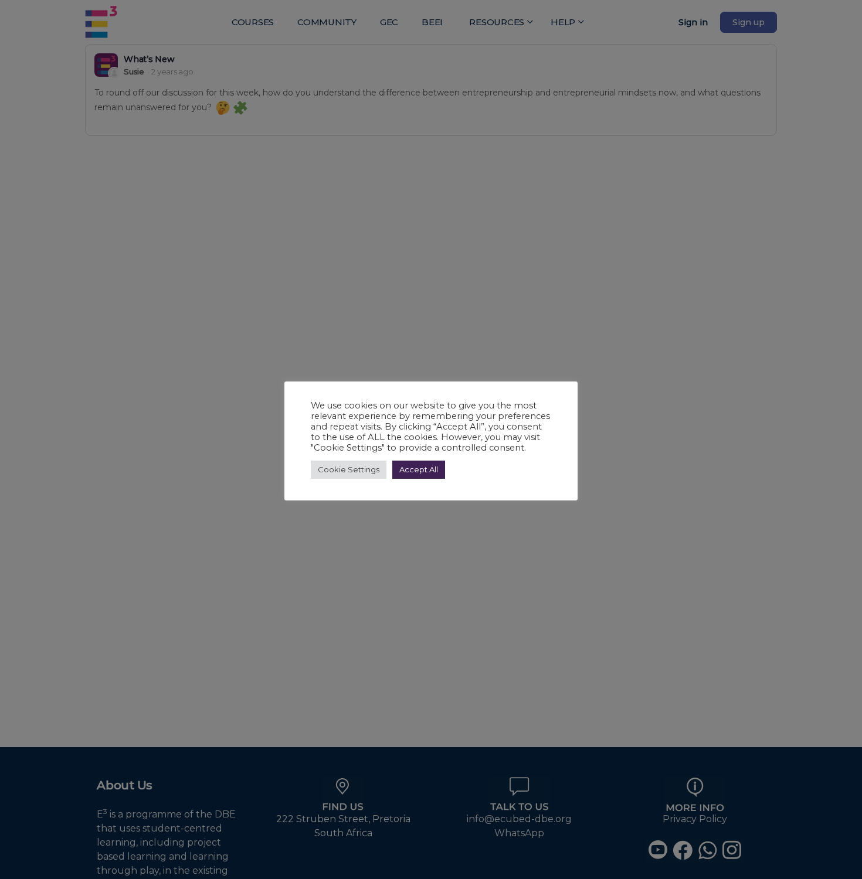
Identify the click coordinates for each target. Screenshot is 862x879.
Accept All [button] (418, 469)
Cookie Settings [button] (348, 469)
